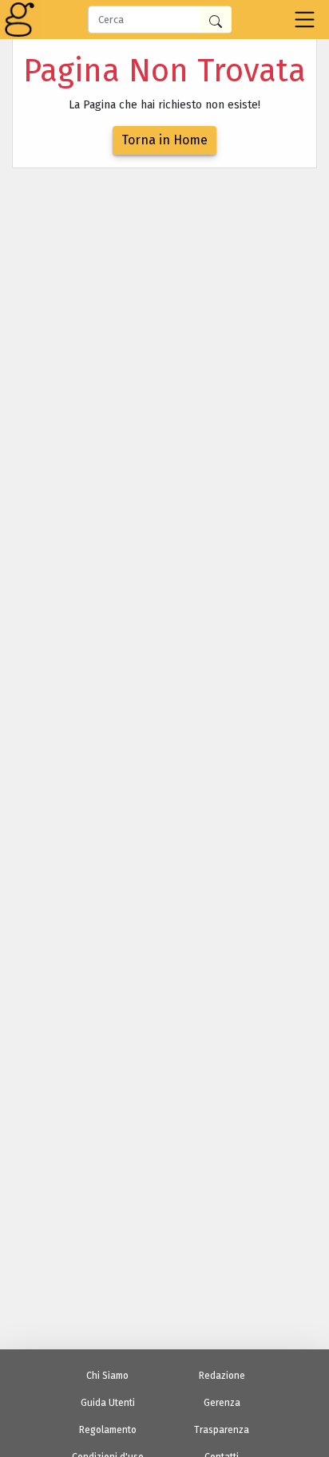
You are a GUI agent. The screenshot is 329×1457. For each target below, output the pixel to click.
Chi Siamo (107, 1375)
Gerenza (222, 1402)
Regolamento (108, 1429)
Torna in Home (164, 140)
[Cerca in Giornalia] (216, 19)
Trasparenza (221, 1429)
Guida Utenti (108, 1402)
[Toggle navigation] (304, 19)
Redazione (222, 1375)
